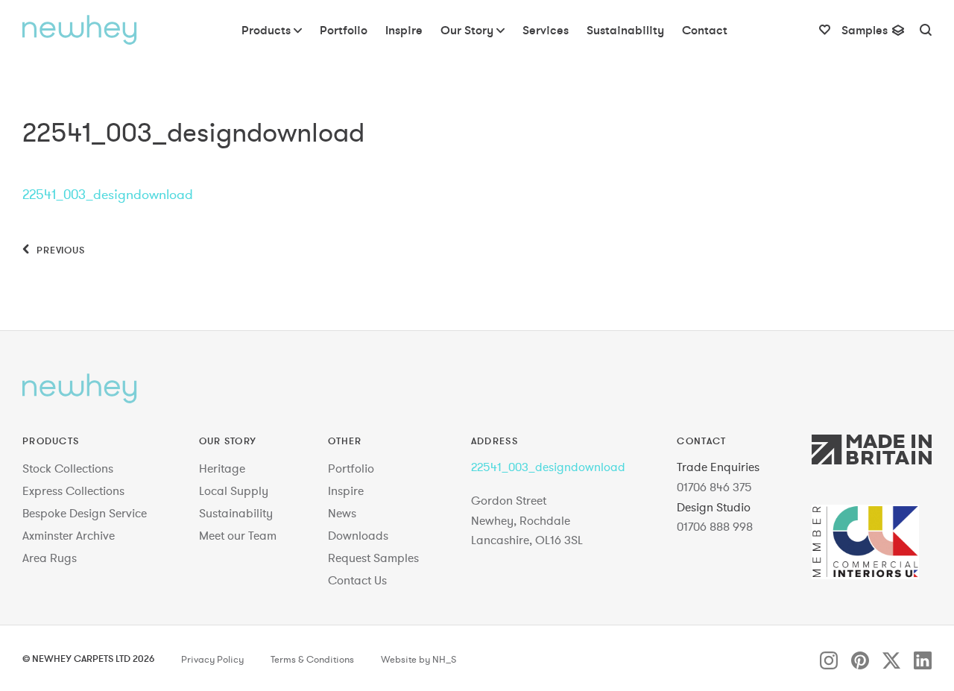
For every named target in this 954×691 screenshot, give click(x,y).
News (342, 512)
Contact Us (357, 579)
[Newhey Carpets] (79, 30)
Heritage (222, 468)
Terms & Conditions (312, 660)
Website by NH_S (418, 660)
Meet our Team (238, 535)
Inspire (346, 490)
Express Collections (73, 490)
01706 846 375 (714, 486)
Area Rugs (49, 557)
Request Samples (373, 557)
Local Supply (233, 490)
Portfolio (351, 468)
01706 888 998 (715, 526)
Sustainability (236, 512)
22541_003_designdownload (107, 194)
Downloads (358, 535)
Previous (59, 250)
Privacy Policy (212, 660)
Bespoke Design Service (84, 512)
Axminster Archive (68, 535)
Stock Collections (67, 468)
